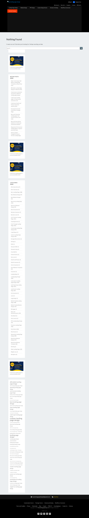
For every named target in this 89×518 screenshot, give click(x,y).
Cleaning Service (14, 221)
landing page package (13, 450)
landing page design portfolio (14, 446)
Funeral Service (14, 254)
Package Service (39, 503)
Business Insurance (15, 212)
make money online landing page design (16, 458)
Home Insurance (14, 265)
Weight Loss (13, 352)
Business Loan (14, 214)
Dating (12, 241)
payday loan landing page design (16, 475)
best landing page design (16, 403)
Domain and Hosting (49, 503)
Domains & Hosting (54, 7)
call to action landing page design (16, 405)
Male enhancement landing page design (15, 461)
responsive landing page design (16, 483)
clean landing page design (15, 408)
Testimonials (34, 506)
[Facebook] (38, 514)
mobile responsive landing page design (16, 464)
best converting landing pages (14, 400)
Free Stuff (13, 252)
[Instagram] (44, 514)
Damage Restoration (15, 239)
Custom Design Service (42, 7)
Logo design (13, 298)
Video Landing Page (15, 349)
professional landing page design (15, 480)
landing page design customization (14, 439)
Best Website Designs (16, 197)
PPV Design (32, 7)
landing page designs (13, 448)
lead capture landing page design (16, 452)
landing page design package (15, 444)
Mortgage (13, 309)
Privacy (28, 506)
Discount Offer (14, 246)
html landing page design (13, 431)
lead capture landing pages (14, 453)
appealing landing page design (15, 388)
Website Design (24, 7)
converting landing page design (16, 411)
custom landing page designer (15, 422)
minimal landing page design (16, 463)
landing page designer (14, 442)
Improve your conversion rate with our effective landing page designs (16, 93)
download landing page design (15, 425)
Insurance (13, 271)
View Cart (63, 5)
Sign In (70, 2)
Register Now (78, 2)
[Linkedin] (47, 514)
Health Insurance (15, 262)
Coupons (68, 5)
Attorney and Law (15, 187)
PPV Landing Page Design (16, 321)
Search (79, 5)
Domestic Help (14, 249)
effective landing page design (14, 427)
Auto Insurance (14, 189)
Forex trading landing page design (16, 429)
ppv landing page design (13, 477)
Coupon (44, 506)
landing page (20, 431)
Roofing (13, 346)
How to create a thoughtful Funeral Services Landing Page (16, 134)
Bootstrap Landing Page (16, 201)
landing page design (14, 436)
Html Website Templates (16, 267)
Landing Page (14, 274)
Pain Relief (13, 315)
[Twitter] (41, 514)
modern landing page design (15, 467)
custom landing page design (16, 419)
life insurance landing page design (16, 455)
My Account (56, 5)
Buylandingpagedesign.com (44, 507)
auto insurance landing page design (15, 392)
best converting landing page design (15, 397)
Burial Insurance (14, 209)
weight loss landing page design (16, 487)
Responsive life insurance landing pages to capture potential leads (16, 128)
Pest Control (14, 318)
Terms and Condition (20, 506)
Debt (12, 244)
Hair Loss (13, 257)
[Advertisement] (44, 22)
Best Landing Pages (15, 192)
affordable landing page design (15, 383)
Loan (12, 295)
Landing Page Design (13, 7)
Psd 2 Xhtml (13, 329)
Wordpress (13, 354)
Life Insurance (14, 293)
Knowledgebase (57, 506)
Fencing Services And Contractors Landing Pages (15, 110)
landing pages (19, 450)
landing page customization (15, 433)
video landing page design (15, 485)
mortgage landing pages (13, 472)
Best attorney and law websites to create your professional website (16, 123)
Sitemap (71, 506)
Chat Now (56, 496)
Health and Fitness (15, 259)
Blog (40, 506)
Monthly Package (12, 11)
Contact (73, 5)
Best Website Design (15, 194)
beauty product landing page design (16, 394)
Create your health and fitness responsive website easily (16, 105)
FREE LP (50, 506)
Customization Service (29, 503)
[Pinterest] (50, 514)
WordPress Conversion (65, 7)
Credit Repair (14, 232)
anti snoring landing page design (16, 385)
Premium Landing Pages (16, 325)
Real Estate (13, 331)
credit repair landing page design (16, 415)
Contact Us (64, 506)
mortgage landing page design (14, 470)
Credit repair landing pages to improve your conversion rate (16, 99)
